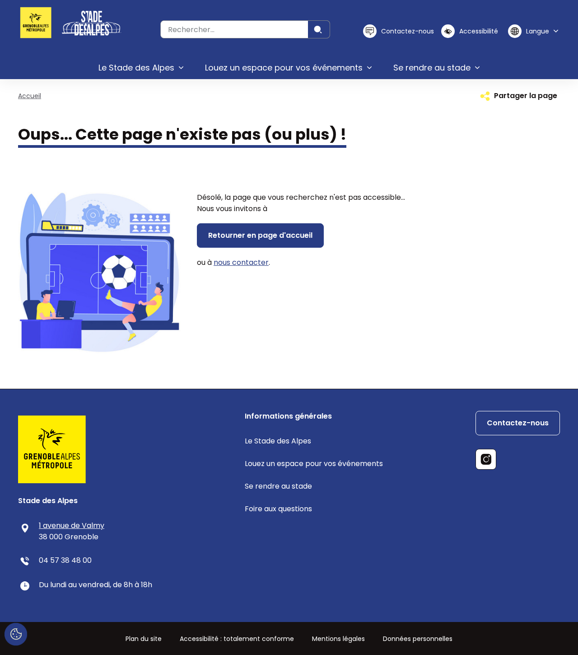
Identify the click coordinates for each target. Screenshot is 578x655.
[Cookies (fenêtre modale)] (16, 634)
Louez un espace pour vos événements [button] (284, 67)
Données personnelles (417, 638)
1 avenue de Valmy (71, 525)
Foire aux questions (278, 509)
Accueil (29, 95)
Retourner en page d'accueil (260, 235)
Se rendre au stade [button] (432, 67)
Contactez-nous (518, 423)
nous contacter (241, 262)
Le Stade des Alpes (278, 441)
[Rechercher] (319, 29)
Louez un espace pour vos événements (314, 463)
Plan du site (144, 638)
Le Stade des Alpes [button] (136, 67)
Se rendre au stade (278, 486)
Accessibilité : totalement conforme (237, 638)
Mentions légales (338, 638)
